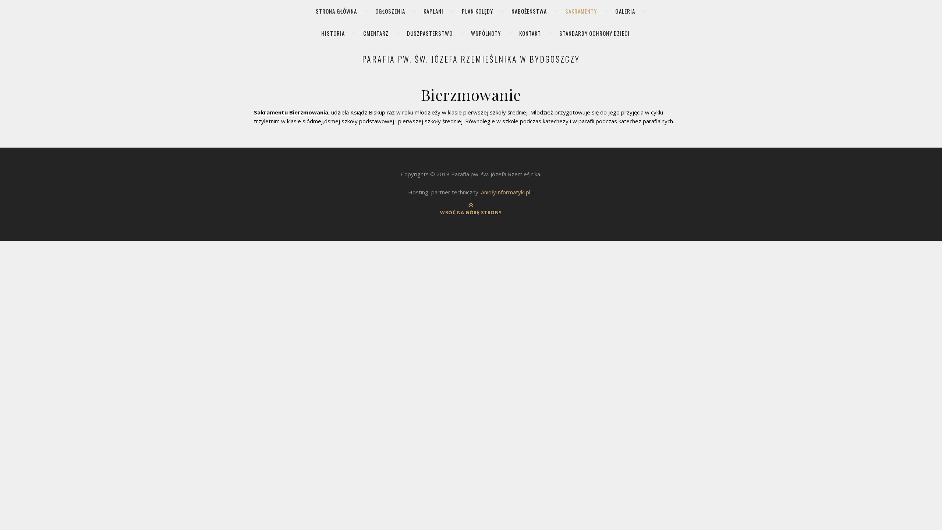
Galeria (625, 11)
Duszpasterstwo (430, 33)
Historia (333, 33)
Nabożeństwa (529, 11)
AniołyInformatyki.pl (505, 192)
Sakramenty (581, 11)
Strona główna (336, 11)
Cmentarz (376, 33)
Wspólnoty (486, 33)
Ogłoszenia (390, 11)
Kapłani (433, 11)
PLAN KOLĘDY (477, 11)
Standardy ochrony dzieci (594, 33)
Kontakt (530, 33)
